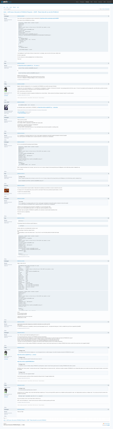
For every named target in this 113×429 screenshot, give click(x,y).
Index (4, 7)
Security (100, 1)
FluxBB (108, 425)
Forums (87, 1)
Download (109, 1)
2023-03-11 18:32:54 (20, 102)
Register (14, 7)
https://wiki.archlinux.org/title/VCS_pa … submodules (48, 107)
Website (6, 95)
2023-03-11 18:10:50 (20, 63)
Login (18, 7)
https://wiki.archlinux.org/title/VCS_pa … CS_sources (28, 65)
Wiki (91, 1)
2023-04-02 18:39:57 (20, 409)
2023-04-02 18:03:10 (20, 332)
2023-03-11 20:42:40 (20, 133)
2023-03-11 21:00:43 (20, 185)
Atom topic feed (107, 423)
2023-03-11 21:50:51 (20, 321)
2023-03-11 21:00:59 (20, 198)
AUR (104, 1)
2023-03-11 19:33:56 (20, 117)
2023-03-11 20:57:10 (20, 173)
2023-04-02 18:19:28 (20, 385)
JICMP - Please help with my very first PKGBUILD (46, 12)
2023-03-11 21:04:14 (20, 218)
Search (10, 7)
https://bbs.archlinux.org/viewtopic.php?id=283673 (49, 18)
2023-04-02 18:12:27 (20, 347)
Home (77, 1)
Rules (7, 7)
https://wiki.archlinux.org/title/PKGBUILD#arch (25, 361)
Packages (82, 1)
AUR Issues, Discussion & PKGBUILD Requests (20, 12)
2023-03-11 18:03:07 (20, 16)
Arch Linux (6, 2)
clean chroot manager (22, 113)
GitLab (95, 1)
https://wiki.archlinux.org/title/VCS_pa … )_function (26, 354)
